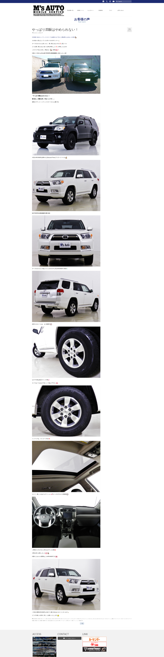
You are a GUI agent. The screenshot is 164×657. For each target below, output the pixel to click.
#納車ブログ (45, 620)
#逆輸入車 (81, 620)
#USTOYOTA (57, 618)
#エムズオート (68, 618)
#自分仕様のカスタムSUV (53, 620)
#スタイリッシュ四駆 (109, 618)
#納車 (41, 620)
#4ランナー (43, 618)
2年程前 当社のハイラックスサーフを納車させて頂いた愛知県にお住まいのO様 (53, 37)
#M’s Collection (49, 618)
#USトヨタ (63, 618)
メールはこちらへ (70, 638)
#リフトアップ (128, 618)
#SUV (53, 618)
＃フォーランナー (117, 618)
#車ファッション (75, 620)
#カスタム (91, 618)
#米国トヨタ (37, 620)
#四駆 (33, 620)
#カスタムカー (102, 618)
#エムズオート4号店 (75, 618)
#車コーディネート (62, 620)
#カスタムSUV (96, 618)
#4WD (39, 618)
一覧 (82, 623)
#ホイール (123, 618)
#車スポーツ (68, 620)
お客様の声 (40, 32)
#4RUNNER (35, 618)
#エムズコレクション (84, 618)
